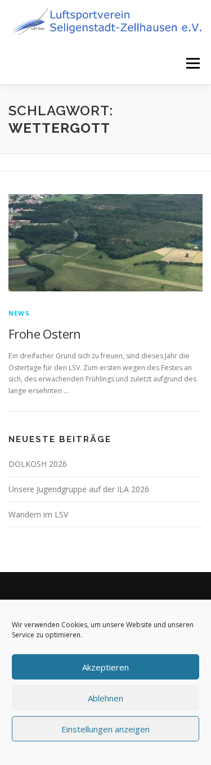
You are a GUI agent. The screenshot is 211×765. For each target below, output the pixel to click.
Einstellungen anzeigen (105, 729)
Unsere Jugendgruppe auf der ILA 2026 (78, 489)
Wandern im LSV (38, 514)
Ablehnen (105, 698)
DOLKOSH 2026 (37, 463)
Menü (192, 63)
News (19, 313)
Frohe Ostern (44, 333)
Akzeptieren (105, 667)
